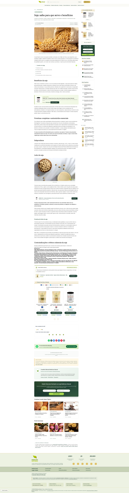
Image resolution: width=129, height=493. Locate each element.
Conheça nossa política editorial (66, 446)
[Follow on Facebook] (74, 464)
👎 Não (42, 329)
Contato (60, 468)
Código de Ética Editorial (63, 470)
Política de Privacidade (76, 470)
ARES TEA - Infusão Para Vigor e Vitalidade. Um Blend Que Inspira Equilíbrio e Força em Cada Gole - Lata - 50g (70, 305)
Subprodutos (39, 71)
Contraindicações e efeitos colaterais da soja (44, 75)
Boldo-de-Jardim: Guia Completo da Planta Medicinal (88, 89)
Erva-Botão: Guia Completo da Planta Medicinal (88, 116)
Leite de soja (39, 73)
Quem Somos (88, 468)
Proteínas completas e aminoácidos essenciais (44, 69)
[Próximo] (58, 319)
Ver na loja (74, 198)
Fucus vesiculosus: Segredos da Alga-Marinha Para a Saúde (88, 73)
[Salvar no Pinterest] (61, 340)
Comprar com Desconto (42, 312)
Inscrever (87, 54)
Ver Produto (72, 275)
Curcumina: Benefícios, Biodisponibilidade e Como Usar (88, 108)
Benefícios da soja (40, 67)
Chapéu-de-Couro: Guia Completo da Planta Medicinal (88, 77)
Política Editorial (50, 377)
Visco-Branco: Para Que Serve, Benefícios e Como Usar (88, 112)
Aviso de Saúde (47, 470)
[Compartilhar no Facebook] (54, 340)
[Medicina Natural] (41, 2)
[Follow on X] (82, 464)
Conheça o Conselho (44, 377)
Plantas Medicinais (40, 9)
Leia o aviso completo (39, 364)
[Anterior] (55, 319)
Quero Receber (56, 393)
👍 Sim (37, 329)
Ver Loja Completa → (88, 42)
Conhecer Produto (54, 102)
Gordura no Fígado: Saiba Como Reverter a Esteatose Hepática (88, 105)
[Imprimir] (64, 340)
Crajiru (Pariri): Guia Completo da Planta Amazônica (88, 65)
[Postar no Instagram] (56, 340)
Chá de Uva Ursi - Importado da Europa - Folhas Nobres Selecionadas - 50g (42, 305)
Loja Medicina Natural (50, 490)
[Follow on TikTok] (91, 464)
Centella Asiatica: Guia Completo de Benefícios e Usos (88, 120)
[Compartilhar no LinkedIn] (59, 340)
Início (35, 9)
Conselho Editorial (48, 468)
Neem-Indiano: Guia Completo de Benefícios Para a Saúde (88, 69)
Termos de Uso (88, 470)
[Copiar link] (51, 340)
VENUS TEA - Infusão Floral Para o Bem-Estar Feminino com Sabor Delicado (58, 98)
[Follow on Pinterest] (87, 464)
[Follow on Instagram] (78, 464)
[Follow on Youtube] (96, 464)
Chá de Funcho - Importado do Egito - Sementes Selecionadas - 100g (56, 305)
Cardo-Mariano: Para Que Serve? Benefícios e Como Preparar (88, 62)
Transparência (56, 377)
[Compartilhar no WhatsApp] (49, 340)
